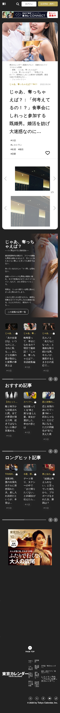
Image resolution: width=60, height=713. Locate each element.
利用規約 (37, 661)
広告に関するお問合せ (30, 675)
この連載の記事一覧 (17, 311)
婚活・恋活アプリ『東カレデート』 (48, 671)
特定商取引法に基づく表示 (37, 684)
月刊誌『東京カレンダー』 (48, 666)
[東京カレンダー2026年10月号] (30, 547)
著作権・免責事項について (37, 675)
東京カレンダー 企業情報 (30, 683)
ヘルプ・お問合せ (30, 668)
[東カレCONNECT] (30, 14)
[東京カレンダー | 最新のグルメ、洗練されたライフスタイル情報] (4, 4)
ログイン (29, 4)
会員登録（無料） (47, 4)
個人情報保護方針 (37, 667)
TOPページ (30, 661)
